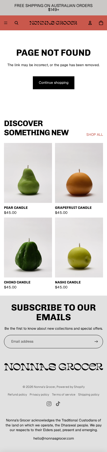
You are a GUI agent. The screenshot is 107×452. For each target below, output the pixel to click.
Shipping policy (88, 395)
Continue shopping (53, 82)
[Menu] (5, 23)
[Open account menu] (90, 22)
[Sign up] (96, 341)
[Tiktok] (58, 404)
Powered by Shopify (70, 387)
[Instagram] (49, 404)
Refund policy (17, 395)
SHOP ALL (94, 134)
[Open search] (16, 22)
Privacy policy (39, 395)
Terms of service (63, 395)
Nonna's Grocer (44, 387)
